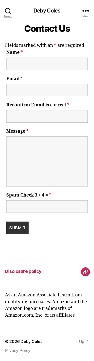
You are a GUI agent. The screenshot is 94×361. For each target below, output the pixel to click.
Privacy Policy (17, 350)
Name (14, 52)
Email (14, 78)
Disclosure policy (23, 271)
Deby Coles (47, 10)
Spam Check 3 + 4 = (28, 195)
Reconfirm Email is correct (37, 105)
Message (17, 131)
